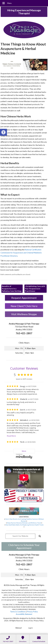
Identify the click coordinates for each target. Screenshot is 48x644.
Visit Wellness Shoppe (24, 314)
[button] (3, 132)
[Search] (40, 536)
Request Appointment (24, 297)
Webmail (18, 628)
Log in (30, 628)
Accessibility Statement (24, 614)
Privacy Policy (32, 612)
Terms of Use (28, 621)
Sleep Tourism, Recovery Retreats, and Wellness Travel (24, 523)
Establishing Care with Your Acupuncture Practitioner (35, 288)
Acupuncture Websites (11, 618)
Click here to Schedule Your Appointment (24, 546)
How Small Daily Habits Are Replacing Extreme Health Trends (25, 525)
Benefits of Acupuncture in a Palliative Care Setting (12, 288)
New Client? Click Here (24, 306)
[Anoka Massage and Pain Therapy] (24, 30)
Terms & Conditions (18, 612)
